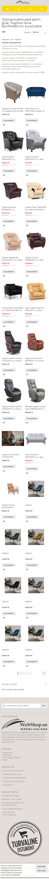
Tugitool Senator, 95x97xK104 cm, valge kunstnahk (34, 158)
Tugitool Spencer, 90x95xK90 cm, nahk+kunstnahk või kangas (10, 208)
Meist (5, 760)
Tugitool (28, 505)
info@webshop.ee (15, 809)
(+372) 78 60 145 (17, 803)
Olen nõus (41, 870)
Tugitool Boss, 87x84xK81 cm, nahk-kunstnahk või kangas (12, 309)
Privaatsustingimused (12, 774)
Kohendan (41, 866)
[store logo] (22, 2)
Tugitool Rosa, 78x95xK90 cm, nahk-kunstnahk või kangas (36, 208)
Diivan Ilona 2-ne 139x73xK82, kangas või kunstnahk (34, 110)
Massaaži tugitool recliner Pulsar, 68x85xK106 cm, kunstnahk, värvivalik (35, 407)
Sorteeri (27, 32)
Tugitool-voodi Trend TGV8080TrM (10, 456)
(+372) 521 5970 (11, 805)
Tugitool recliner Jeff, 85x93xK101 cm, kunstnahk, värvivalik (34, 359)
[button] (4, 124)
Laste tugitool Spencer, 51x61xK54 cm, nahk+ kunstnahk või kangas (34, 309)
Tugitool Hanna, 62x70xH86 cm (8, 506)
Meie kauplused (9, 815)
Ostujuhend (8, 785)
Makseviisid (7, 753)
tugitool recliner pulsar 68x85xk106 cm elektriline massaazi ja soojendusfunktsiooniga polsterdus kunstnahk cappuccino (22, 66)
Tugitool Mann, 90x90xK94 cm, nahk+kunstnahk (9, 158)
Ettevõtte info (9, 812)
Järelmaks (7, 755)
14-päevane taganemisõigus (14, 778)
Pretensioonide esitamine (13, 781)
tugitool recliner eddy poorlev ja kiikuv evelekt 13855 (23, 72)
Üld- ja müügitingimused (13, 771)
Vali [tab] (3, 32)
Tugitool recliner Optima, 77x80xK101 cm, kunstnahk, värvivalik (12, 407)
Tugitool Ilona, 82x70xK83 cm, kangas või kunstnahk (12, 110)
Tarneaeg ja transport (12, 757)
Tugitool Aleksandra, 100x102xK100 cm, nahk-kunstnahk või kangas (12, 259)
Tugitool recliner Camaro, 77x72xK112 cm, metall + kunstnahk (12, 359)
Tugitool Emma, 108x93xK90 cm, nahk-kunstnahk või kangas (34, 259)
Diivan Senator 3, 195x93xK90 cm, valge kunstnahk (34, 456)
